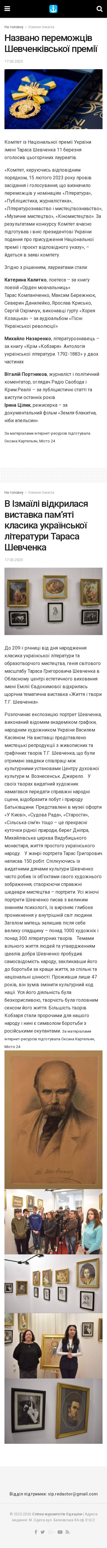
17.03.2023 (13, 61)
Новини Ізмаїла (41, 27)
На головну (13, 27)
